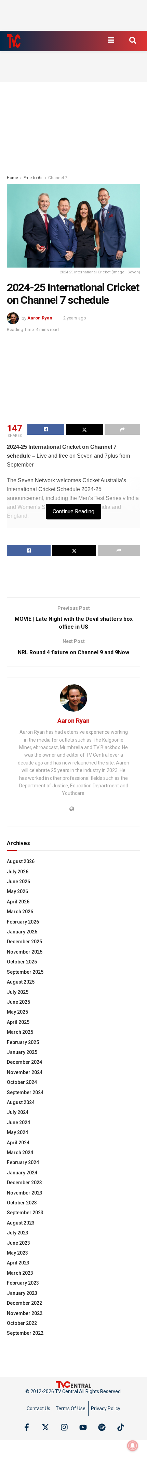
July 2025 (17, 992)
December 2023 (24, 1182)
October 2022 (22, 1323)
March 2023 (20, 1273)
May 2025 (17, 1012)
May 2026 (17, 891)
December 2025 (24, 941)
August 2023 (21, 1223)
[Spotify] (101, 1427)
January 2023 (22, 1293)
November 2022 (24, 1313)
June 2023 (18, 1243)
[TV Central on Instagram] (64, 1427)
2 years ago (74, 317)
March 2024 (20, 1152)
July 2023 (17, 1232)
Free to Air (33, 177)
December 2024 (24, 1062)
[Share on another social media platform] (122, 429)
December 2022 (24, 1303)
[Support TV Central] (73, 1384)
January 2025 (22, 1052)
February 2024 (23, 1162)
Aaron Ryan (39, 317)
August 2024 (21, 1102)
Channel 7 (57, 177)
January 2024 (22, 1172)
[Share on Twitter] (84, 429)
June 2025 (18, 1002)
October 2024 (22, 1082)
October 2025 (22, 961)
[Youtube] (83, 1427)
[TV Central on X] (45, 1427)
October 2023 (22, 1202)
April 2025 (18, 1022)
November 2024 (24, 1072)
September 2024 (25, 1092)
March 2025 (20, 1032)
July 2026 (17, 871)
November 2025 (24, 952)
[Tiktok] (120, 1427)
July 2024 (17, 1112)
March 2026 (20, 911)
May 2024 (17, 1132)
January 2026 (22, 931)
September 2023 (25, 1212)
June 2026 (18, 881)
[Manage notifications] (132, 1445)
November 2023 (24, 1193)
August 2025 (21, 982)
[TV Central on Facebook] (26, 1427)
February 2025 (23, 1042)
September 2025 (25, 972)
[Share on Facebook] (45, 429)
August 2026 (21, 861)
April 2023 (18, 1262)
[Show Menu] (110, 39)
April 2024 (18, 1142)
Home (12, 177)
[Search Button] (132, 39)
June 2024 (18, 1122)
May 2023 (17, 1253)
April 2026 (18, 901)
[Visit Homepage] (14, 41)
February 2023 (23, 1283)
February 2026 (23, 922)
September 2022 (25, 1333)
